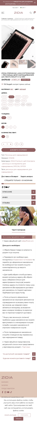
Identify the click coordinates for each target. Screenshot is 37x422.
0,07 (3, 117)
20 (3, 136)
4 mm (11, 100)
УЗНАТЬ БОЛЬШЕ (10, 415)
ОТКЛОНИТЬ (24, 415)
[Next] (32, 42)
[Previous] (4, 42)
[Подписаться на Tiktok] (9, 187)
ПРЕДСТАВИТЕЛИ (8, 388)
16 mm (4, 100)
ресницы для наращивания (17, 169)
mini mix (4, 108)
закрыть (35, 2)
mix (23, 104)
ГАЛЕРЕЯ (4, 385)
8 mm (17, 104)
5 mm (17, 100)
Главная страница (7, 18)
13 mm (18, 97)
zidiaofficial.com (28, 241)
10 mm (4, 97)
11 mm (10, 104)
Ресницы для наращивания (16, 155)
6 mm (24, 100)
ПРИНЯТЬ (18, 418)
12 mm (11, 97)
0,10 (9, 117)
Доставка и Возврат (9, 176)
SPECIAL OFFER (19, 166)
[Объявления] (17, 2)
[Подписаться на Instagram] (4, 187)
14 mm (25, 97)
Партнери (26, 347)
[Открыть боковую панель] (2, 213)
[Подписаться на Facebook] (2, 187)
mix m (29, 104)
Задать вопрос (26, 176)
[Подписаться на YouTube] (7, 187)
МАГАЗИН (4, 382)
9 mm (4, 104)
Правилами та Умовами (23, 260)
